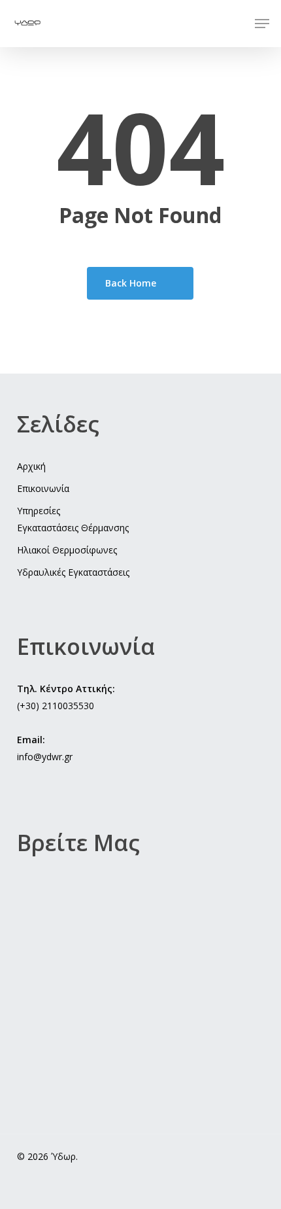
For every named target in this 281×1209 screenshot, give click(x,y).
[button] (262, 23)
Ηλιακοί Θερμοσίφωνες (67, 550)
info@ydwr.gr (45, 756)
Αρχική (31, 466)
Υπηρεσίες (38, 510)
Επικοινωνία (43, 488)
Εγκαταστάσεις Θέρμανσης (73, 527)
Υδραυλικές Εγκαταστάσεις (73, 572)
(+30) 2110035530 (55, 705)
